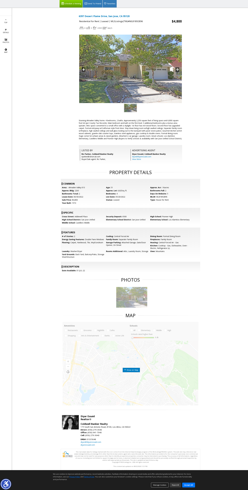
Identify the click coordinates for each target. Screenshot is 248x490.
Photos (6, 42)
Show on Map (132, 370)
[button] (6, 484)
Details (6, 32)
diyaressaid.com (88, 445)
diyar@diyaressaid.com (141, 156)
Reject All (175, 485)
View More (136, 159)
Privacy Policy (74, 477)
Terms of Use (89, 477)
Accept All (188, 485)
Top (5, 22)
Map (5, 52)
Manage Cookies (159, 485)
